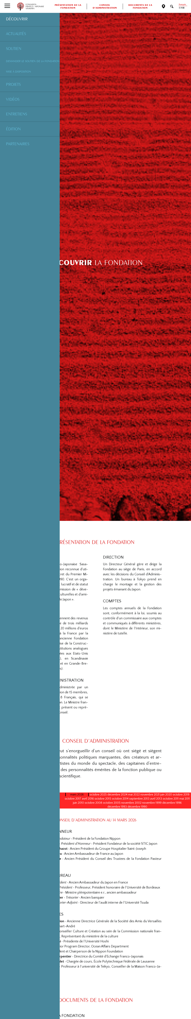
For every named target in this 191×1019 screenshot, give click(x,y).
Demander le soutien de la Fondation (33, 61)
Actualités (16, 33)
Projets (13, 84)
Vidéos (12, 99)
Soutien (13, 48)
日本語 (181, 8)
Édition (13, 128)
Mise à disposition (18, 71)
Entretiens (16, 113)
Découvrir (17, 18)
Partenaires (17, 143)
